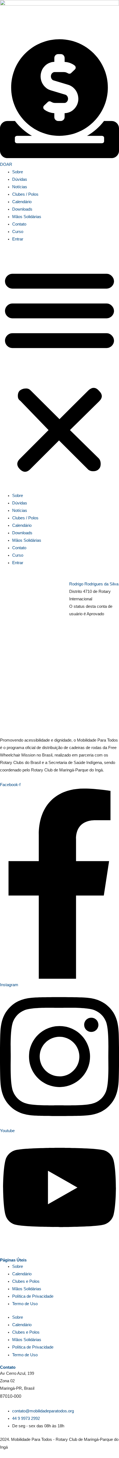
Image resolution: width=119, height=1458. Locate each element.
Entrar (17, 239)
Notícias (19, 187)
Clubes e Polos (26, 1281)
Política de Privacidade (32, 1296)
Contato (19, 224)
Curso (17, 231)
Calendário (22, 202)
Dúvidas (19, 179)
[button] (59, 370)
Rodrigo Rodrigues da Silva (93, 584)
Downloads (22, 209)
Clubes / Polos (25, 194)
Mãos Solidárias (26, 216)
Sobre (17, 172)
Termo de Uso (25, 1304)
